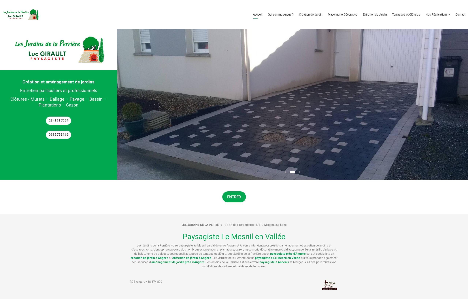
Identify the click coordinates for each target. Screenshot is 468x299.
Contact (460, 14)
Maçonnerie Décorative (342, 14)
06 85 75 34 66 (58, 134)
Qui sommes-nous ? (281, 14)
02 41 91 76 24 (58, 120)
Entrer (234, 197)
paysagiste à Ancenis (274, 262)
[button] (134, 104)
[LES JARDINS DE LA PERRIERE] (20, 14)
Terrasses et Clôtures (406, 14)
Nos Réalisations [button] (437, 14)
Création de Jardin (310, 14)
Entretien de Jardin (375, 14)
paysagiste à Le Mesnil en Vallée (277, 258)
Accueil (257, 14)
